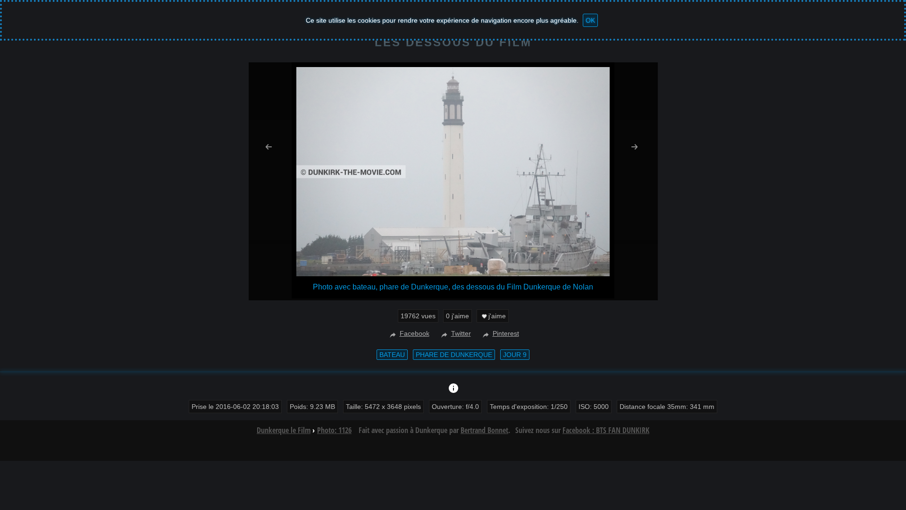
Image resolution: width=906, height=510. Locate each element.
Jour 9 (515, 354)
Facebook (414, 333)
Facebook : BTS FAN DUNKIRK (605, 430)
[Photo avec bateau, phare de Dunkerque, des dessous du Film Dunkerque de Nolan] (453, 274)
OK (590, 20)
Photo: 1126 (334, 430)
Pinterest (506, 333)
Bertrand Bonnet (484, 430)
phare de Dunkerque (454, 354)
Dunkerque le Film (283, 430)
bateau (392, 354)
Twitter (461, 333)
